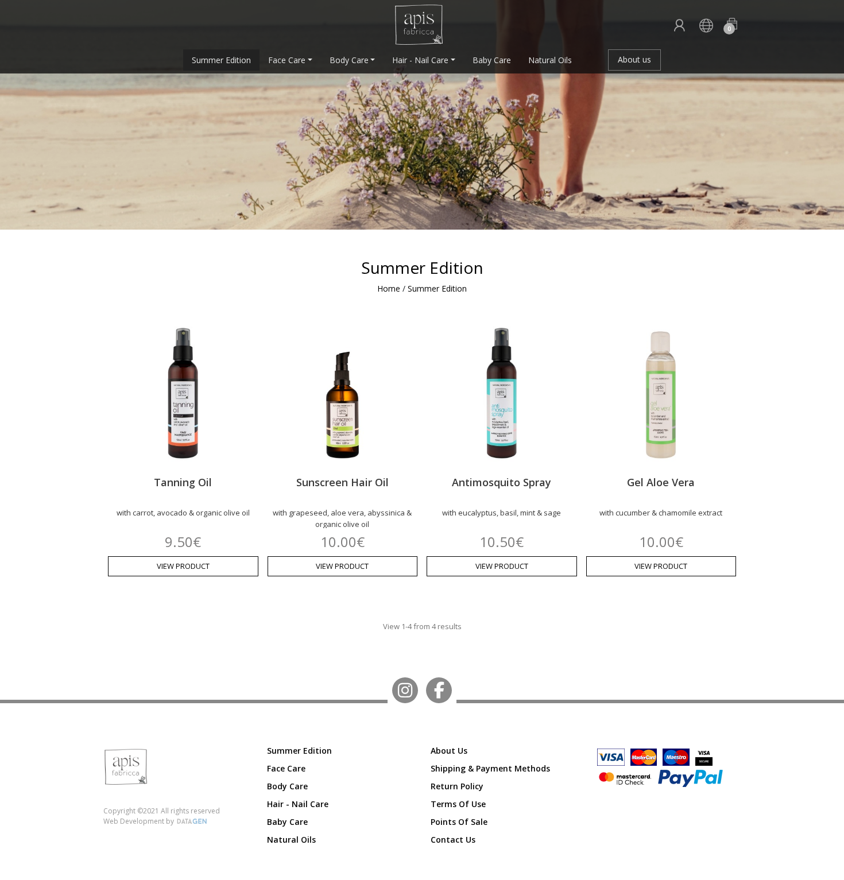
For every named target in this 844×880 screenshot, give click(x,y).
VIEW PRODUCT (183, 566)
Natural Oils (550, 60)
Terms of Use (458, 803)
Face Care (286, 60)
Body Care (349, 60)
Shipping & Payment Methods (490, 768)
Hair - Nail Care (420, 60)
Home (388, 288)
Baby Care (492, 60)
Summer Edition (221, 60)
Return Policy (457, 786)
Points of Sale (459, 821)
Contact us (453, 839)
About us (634, 59)
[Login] (679, 26)
